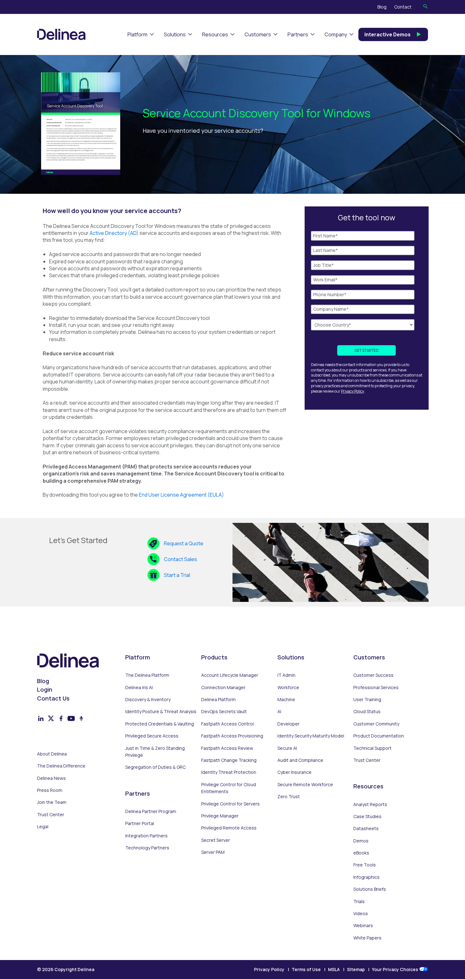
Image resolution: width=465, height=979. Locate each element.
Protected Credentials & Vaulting (159, 724)
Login (44, 689)
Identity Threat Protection (228, 772)
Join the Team (51, 802)
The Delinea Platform (147, 675)
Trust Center (50, 814)
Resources (215, 34)
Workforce (288, 687)
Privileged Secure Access (151, 736)
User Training (367, 699)
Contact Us (53, 698)
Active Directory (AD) (115, 232)
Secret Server (215, 840)
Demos (361, 841)
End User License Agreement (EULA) (181, 494)
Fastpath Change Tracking (229, 760)
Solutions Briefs (369, 889)
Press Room (49, 790)
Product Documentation (378, 736)
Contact (403, 7)
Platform (137, 34)
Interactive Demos (387, 34)
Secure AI (287, 748)
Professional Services (376, 687)
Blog (382, 7)
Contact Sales (180, 559)
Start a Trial (177, 575)
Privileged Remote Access (229, 828)
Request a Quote (183, 543)
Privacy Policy (352, 391)
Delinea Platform (218, 699)
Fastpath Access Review (227, 748)
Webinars (363, 925)
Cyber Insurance (294, 772)
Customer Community (376, 724)
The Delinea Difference (61, 766)
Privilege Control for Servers (230, 804)
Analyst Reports (370, 804)
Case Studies (367, 816)
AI (279, 711)
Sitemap (356, 969)
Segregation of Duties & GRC (155, 767)
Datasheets (366, 828)
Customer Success (373, 675)
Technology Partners (147, 848)
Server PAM (213, 852)
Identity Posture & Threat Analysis (160, 711)
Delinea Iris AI (139, 687)
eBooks (361, 853)
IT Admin (286, 675)
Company (336, 34)
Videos (360, 913)
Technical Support (372, 748)
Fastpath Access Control (227, 724)
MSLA (334, 969)
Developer (288, 724)
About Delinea (52, 754)
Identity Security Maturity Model (310, 736)
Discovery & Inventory (147, 699)
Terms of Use (306, 969)
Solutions (175, 34)
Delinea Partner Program (150, 811)
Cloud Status (367, 711)
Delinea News (51, 778)
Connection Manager (223, 687)
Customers (258, 34)
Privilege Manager (220, 816)
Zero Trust (288, 796)
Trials (359, 901)
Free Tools (364, 865)
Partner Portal (139, 823)
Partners (298, 34)
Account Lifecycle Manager (229, 675)
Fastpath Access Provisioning (232, 736)
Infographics (366, 877)
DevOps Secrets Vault (224, 711)
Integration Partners (146, 836)
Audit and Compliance (300, 760)
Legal (42, 826)
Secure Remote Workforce (305, 784)
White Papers (367, 938)
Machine (286, 699)
